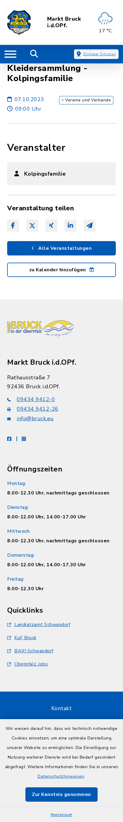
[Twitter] (32, 226)
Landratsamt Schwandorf (42, 624)
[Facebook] (13, 226)
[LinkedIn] (70, 226)
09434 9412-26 (38, 408)
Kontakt (61, 708)
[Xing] (51, 226)
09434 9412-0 (36, 399)
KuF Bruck (25, 637)
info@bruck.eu (35, 418)
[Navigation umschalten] (10, 54)
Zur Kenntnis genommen (61, 794)
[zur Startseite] (19, 22)
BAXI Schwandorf (33, 651)
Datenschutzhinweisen (61, 776)
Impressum (62, 815)
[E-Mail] (90, 226)
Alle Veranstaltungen (64, 248)
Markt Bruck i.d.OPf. (64, 22)
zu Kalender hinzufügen (58, 270)
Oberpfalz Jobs (31, 664)
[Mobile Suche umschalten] (34, 54)
